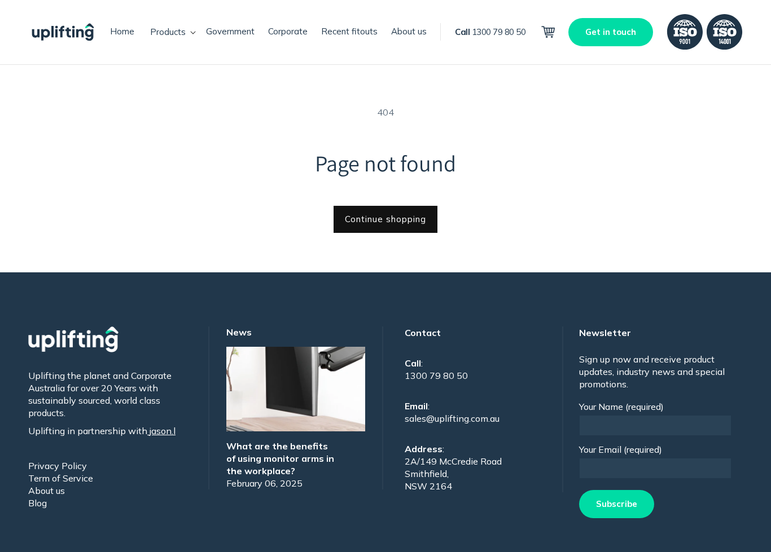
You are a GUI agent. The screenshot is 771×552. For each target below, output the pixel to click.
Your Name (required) (621, 406)
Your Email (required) (620, 449)
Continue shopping (385, 219)
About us (46, 490)
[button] (170, 32)
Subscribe (616, 503)
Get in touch (610, 32)
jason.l (161, 430)
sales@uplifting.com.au (452, 418)
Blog (37, 503)
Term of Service (60, 478)
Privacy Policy (57, 465)
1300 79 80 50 (490, 32)
